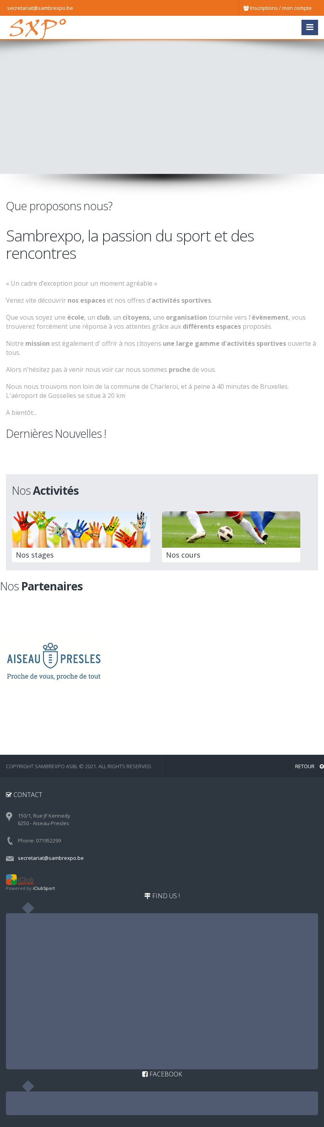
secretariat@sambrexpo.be (51, 857)
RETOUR (305, 766)
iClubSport (44, 888)
